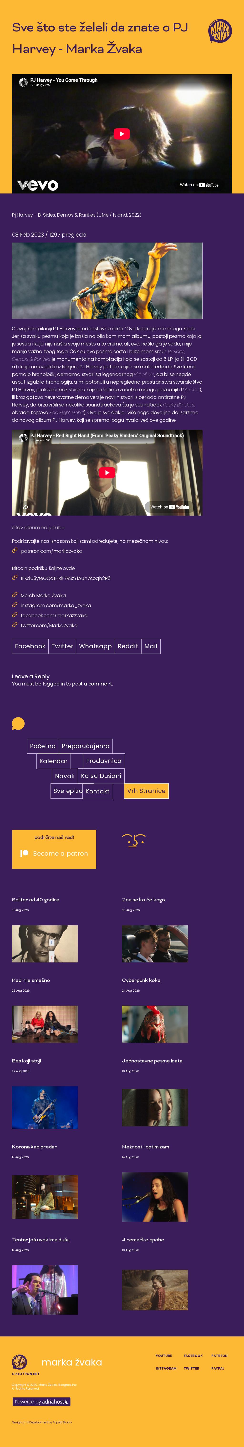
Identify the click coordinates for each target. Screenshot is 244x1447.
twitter (191, 1368)
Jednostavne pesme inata (152, 1061)
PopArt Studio (62, 1422)
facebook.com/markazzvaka (54, 615)
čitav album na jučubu (38, 527)
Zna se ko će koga (143, 900)
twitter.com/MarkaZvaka (49, 625)
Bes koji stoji (26, 1061)
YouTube (164, 1355)
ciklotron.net (26, 1373)
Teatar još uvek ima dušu (41, 1240)
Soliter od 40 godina (35, 900)
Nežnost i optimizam (145, 1147)
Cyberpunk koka (141, 980)
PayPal (217, 1368)
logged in (54, 683)
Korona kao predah (34, 1147)
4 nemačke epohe (143, 1240)
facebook (193, 1355)
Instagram (166, 1368)
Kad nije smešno (31, 980)
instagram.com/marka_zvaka (56, 605)
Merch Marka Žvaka (43, 595)
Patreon (219, 1355)
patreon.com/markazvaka (51, 551)
